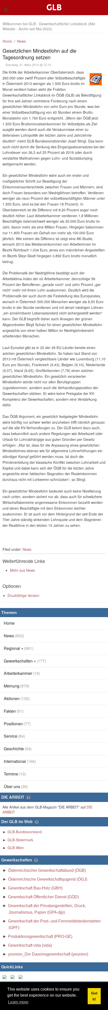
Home (7, 41)
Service (14, 736)
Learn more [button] (18, 1002)
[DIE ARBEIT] (28, 797)
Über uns (16, 786)
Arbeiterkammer (22, 673)
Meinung (16, 686)
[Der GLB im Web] (36, 822)
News (21, 41)
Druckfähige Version (23, 595)
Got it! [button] (94, 996)
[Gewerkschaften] (36, 860)
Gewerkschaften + (25, 661)
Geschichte (18, 749)
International (20, 761)
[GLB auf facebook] (6, 976)
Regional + (18, 648)
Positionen (17, 724)
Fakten (14, 711)
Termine (15, 774)
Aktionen (17, 698)
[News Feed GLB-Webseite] (22, 976)
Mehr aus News (22, 570)
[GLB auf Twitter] (14, 976)
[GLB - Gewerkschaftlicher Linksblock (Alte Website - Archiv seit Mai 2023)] (55, 2)
